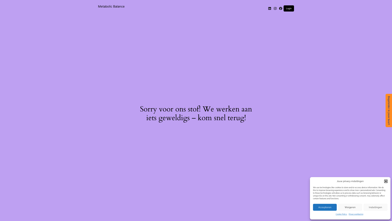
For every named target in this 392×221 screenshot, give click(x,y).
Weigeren (350, 207)
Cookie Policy (341, 214)
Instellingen (375, 207)
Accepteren (325, 207)
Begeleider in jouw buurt (388, 110)
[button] (385, 181)
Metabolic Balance (111, 6)
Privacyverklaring (356, 214)
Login (289, 8)
